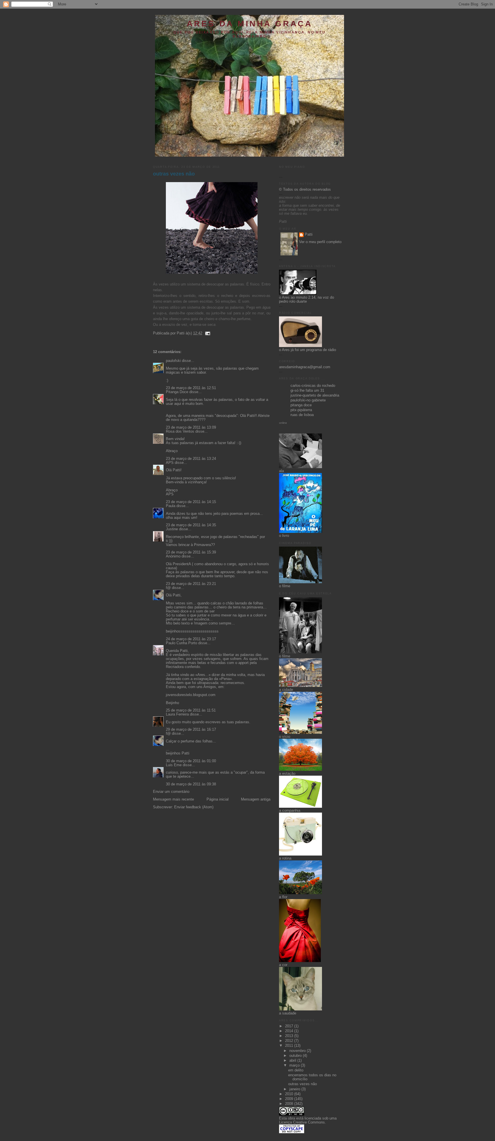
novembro (298, 1051)
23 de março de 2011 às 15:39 (191, 552)
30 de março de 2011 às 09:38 (191, 784)
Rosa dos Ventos (180, 431)
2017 (289, 1026)
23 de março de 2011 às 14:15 (191, 502)
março (295, 1065)
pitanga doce (301, 405)
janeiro (295, 1089)
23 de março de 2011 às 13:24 (191, 459)
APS (170, 463)
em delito (295, 1070)
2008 (289, 1104)
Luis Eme (174, 765)
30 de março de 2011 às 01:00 (191, 761)
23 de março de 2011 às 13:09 (191, 427)
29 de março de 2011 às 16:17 (191, 730)
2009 (289, 1099)
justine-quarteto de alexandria (314, 395)
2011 (289, 1046)
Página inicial (218, 799)
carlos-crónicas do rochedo (312, 386)
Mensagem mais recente (173, 799)
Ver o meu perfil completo (320, 242)
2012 (289, 1041)
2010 (289, 1094)
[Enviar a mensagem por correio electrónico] (206, 333)
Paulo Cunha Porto (181, 643)
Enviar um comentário (171, 792)
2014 (289, 1031)
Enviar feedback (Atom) (193, 807)
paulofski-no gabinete (308, 400)
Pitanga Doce (177, 392)
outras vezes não (174, 174)
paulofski (173, 361)
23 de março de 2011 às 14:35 (191, 525)
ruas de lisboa (302, 415)
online (283, 422)
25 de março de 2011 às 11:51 (191, 710)
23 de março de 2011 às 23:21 (191, 584)
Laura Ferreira (177, 714)
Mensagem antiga (255, 799)
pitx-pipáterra (301, 410)
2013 (289, 1036)
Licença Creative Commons (302, 1122)
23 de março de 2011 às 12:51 (191, 388)
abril (293, 1061)
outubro (296, 1056)
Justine (172, 529)
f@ (168, 588)
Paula (170, 506)
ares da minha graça (249, 23)
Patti (309, 234)
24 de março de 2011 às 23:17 (191, 639)
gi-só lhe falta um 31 (307, 391)
